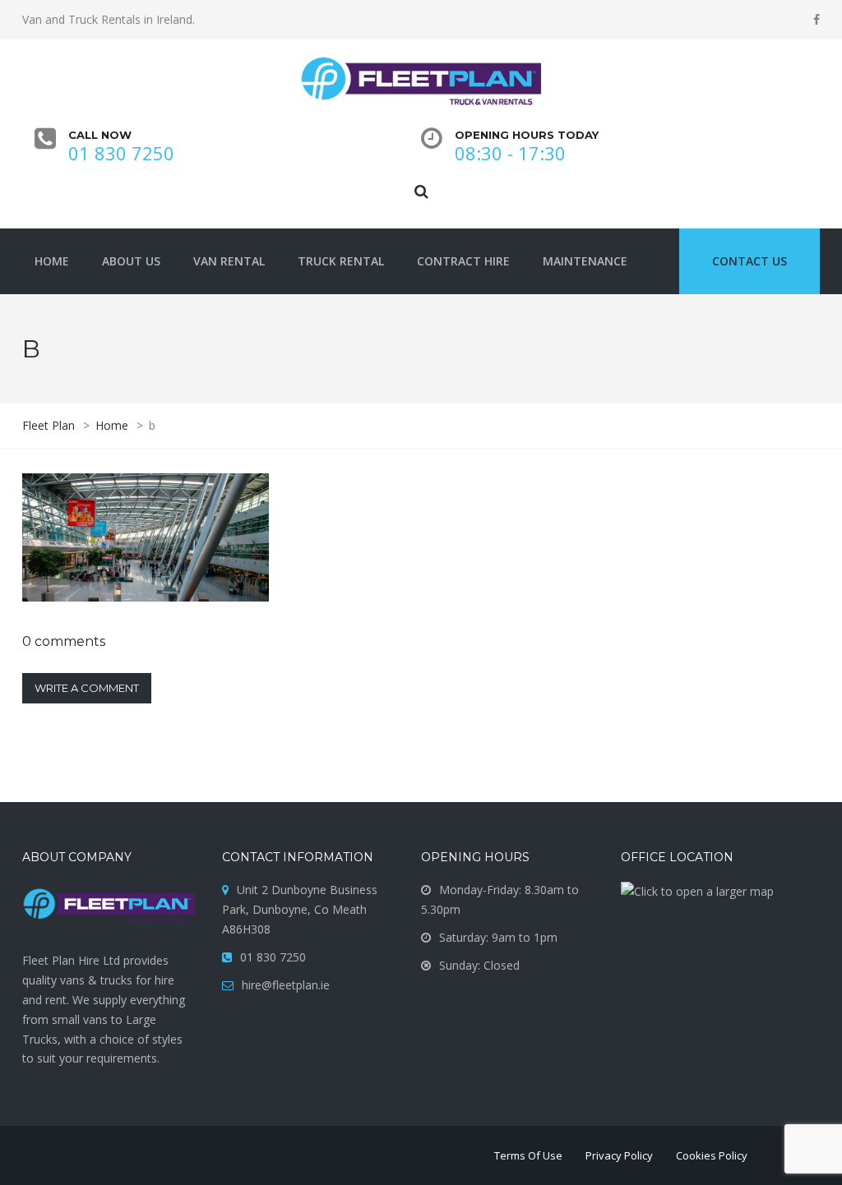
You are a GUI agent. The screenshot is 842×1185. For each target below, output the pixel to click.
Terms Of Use (528, 1155)
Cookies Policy (711, 1155)
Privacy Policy (619, 1155)
